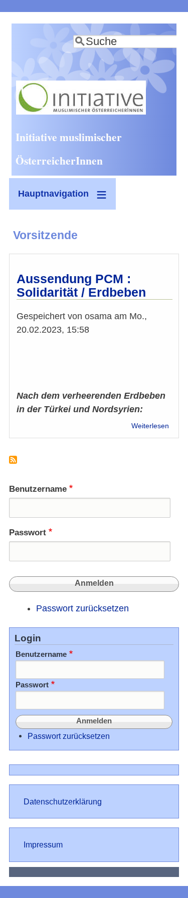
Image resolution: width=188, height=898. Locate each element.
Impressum (43, 844)
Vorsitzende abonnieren (13, 463)
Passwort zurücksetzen (82, 608)
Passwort (27, 532)
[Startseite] (81, 112)
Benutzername (38, 489)
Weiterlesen (150, 426)
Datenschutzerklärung (63, 801)
